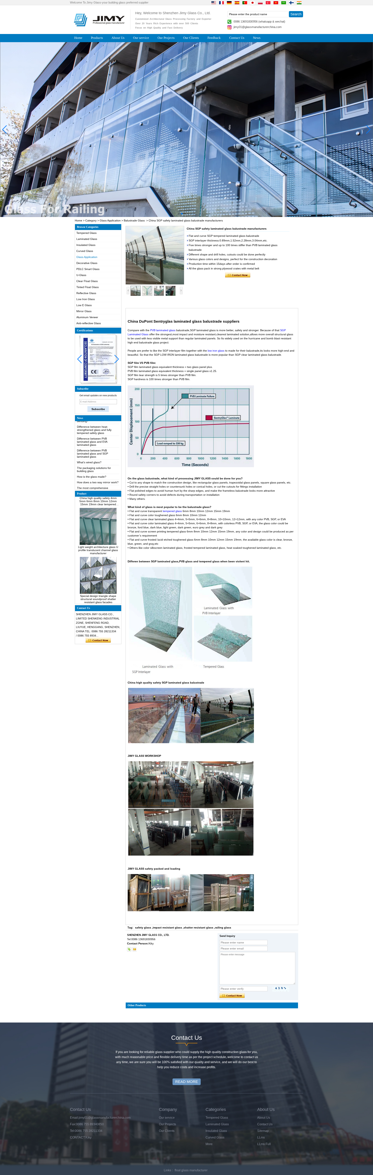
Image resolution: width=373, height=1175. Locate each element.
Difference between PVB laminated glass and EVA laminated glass (92, 422)
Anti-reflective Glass (88, 323)
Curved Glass (84, 251)
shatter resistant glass (198, 927)
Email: (74, 1117)
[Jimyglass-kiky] (129, 949)
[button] (179, 213)
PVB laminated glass (162, 330)
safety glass (143, 927)
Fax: (73, 1124)
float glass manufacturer (191, 1170)
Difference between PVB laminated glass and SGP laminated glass (92, 433)
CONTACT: (77, 1137)
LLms (261, 1137)
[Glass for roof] (186, 129)
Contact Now (98, 640)
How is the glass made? (91, 456)
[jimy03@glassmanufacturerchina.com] (134, 949)
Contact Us (236, 38)
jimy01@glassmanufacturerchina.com (258, 27)
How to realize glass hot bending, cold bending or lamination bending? (97, 488)
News (257, 38)
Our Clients (191, 38)
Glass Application (110, 220)
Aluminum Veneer (87, 317)
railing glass (223, 927)
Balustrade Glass (134, 220)
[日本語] (252, 2)
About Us (118, 38)
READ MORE (186, 1082)
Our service (141, 38)
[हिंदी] (299, 2)
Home (78, 38)
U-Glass (81, 275)
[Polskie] (260, 2)
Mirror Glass (84, 311)
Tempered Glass (86, 232)
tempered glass (172, 511)
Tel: (72, 1130)
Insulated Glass (85, 244)
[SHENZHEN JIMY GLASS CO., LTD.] (98, 28)
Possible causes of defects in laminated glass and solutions (95, 478)
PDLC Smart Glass (87, 269)
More (209, 1144)
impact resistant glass (167, 927)
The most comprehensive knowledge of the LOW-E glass (96, 470)
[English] (213, 2)
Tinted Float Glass (87, 287)
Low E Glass (84, 305)
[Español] (237, 2)
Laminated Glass (86, 238)
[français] (221, 2)
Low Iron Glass (85, 299)
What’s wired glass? (89, 442)
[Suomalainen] (291, 2)
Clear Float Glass (87, 281)
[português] (244, 2)
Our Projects (166, 38)
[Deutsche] (229, 2)
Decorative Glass (86, 263)
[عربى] (283, 2)
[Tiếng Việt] (276, 2)
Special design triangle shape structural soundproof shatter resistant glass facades (98, 579)
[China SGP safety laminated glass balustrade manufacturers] (154, 255)
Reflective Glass (86, 293)
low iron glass (215, 350)
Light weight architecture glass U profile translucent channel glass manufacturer (98, 530)
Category (91, 220)
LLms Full (264, 1144)
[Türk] (268, 2)
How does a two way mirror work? (98, 462)
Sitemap (263, 1130)
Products (97, 38)
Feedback (214, 38)
